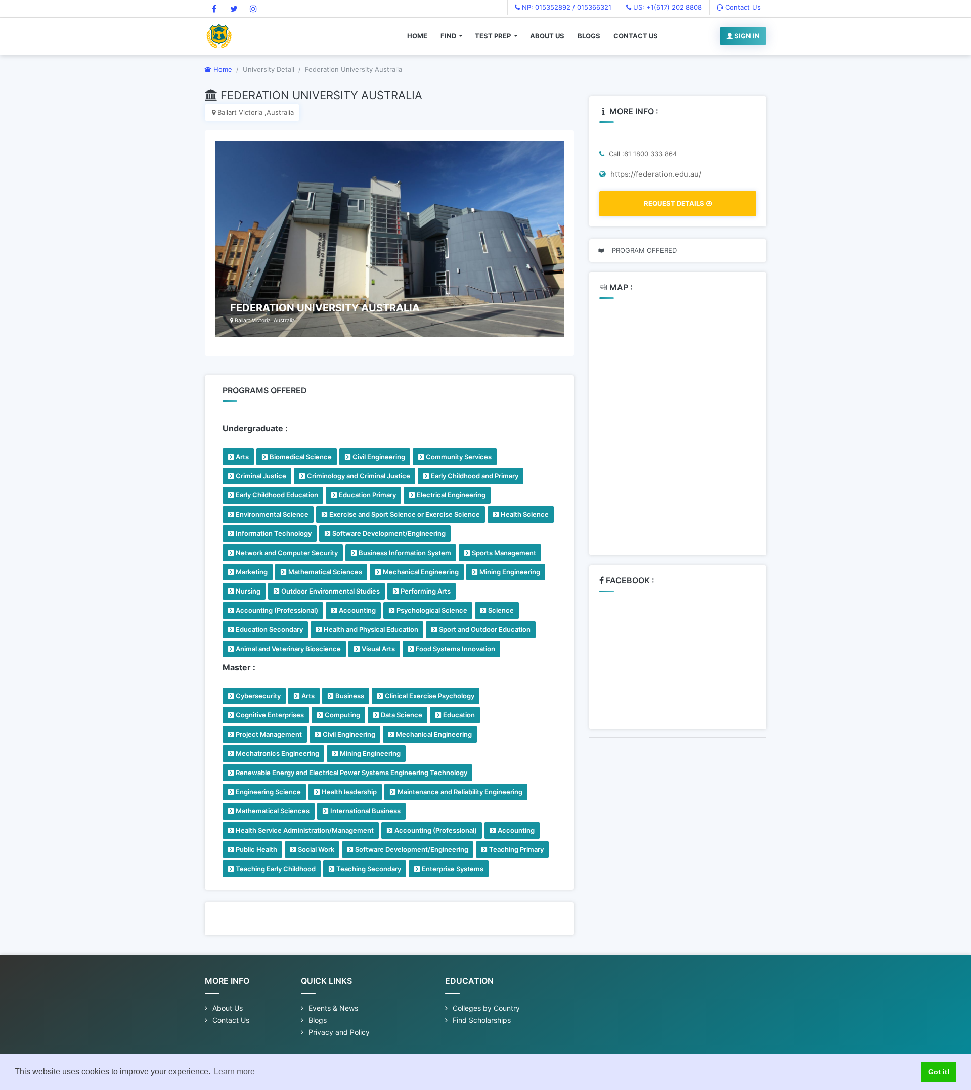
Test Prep (493, 36)
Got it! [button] (939, 1072)
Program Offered (643, 250)
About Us (547, 36)
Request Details (675, 203)
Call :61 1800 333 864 (642, 154)
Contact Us (742, 7)
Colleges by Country (486, 1008)
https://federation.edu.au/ (654, 174)
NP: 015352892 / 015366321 (565, 7)
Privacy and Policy (339, 1032)
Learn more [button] (234, 1071)
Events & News (333, 1008)
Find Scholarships (482, 1020)
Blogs (589, 36)
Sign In (746, 36)
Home (417, 36)
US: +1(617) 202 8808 (666, 7)
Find (449, 36)
